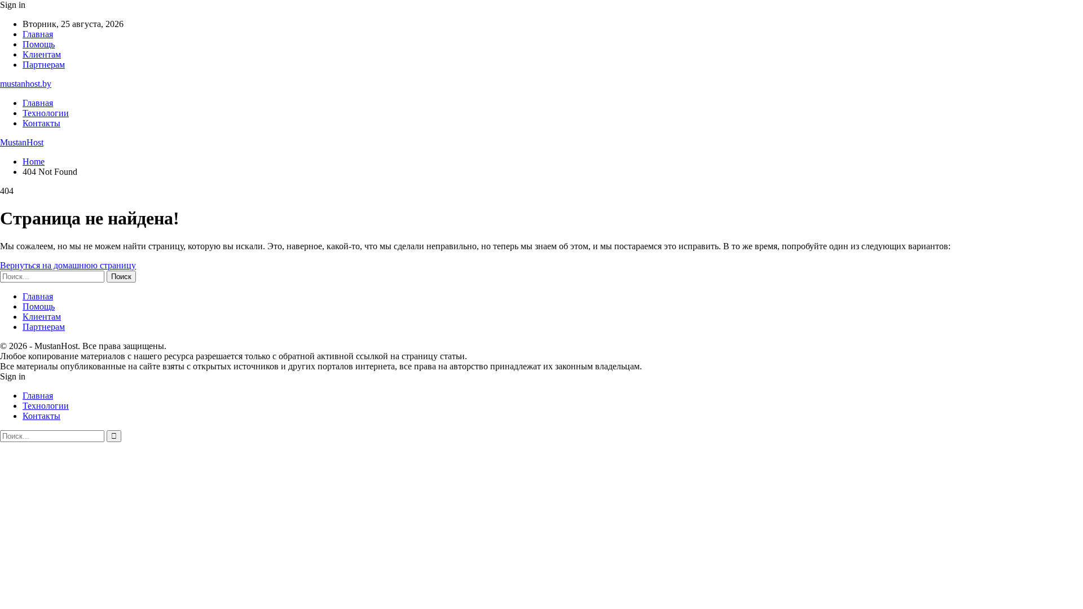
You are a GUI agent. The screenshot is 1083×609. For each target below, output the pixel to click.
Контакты (41, 123)
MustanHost (21, 142)
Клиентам (42, 54)
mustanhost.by (25, 84)
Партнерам (44, 64)
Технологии (46, 113)
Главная (38, 34)
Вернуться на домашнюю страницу (68, 265)
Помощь (39, 44)
